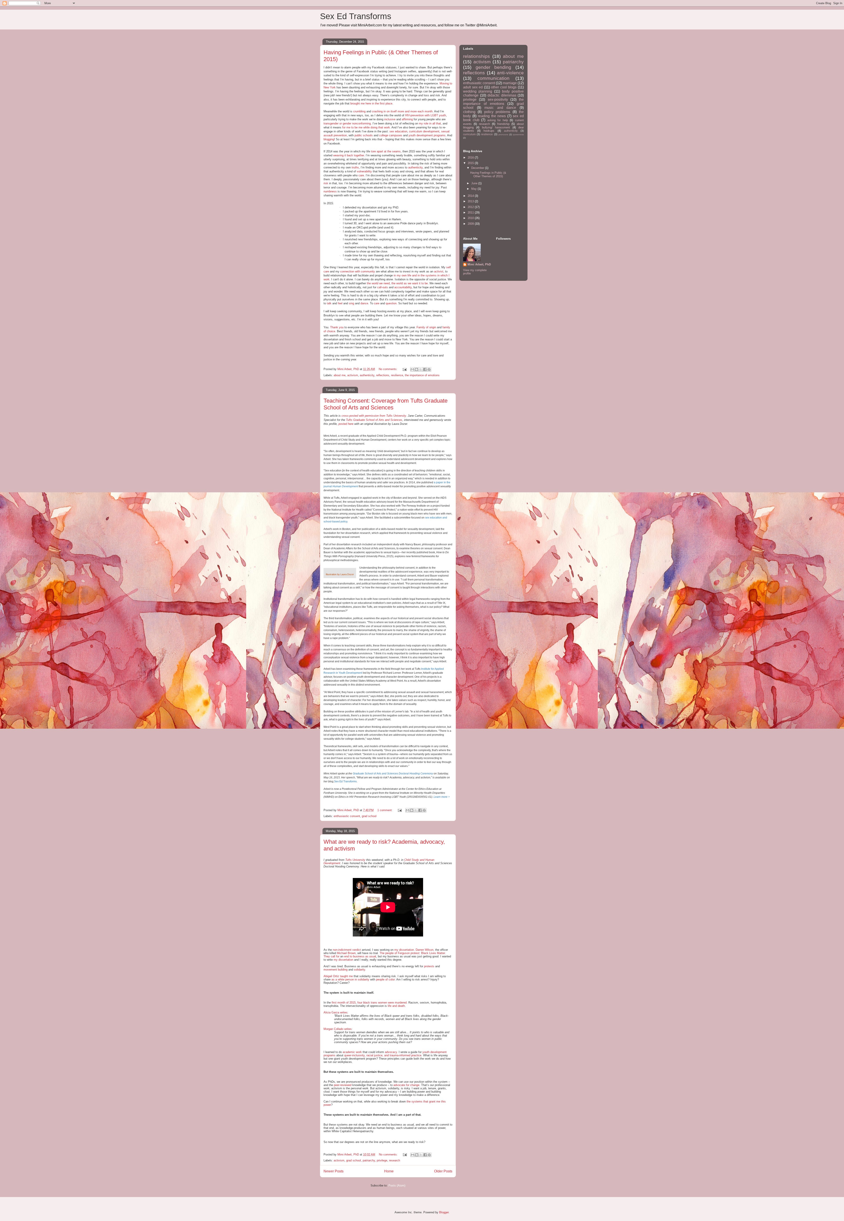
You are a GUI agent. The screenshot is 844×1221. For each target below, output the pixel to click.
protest (415, 953)
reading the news (492, 116)
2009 (471, 223)
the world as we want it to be (409, 283)
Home (389, 1171)
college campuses (390, 135)
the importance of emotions (422, 375)
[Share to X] (420, 369)
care (361, 175)
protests (429, 966)
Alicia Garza (331, 1012)
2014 (471, 195)
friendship (503, 124)
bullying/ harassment (496, 127)
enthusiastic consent (347, 816)
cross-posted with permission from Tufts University (374, 415)
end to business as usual (360, 956)
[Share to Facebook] (425, 369)
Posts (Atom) (396, 1185)
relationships (476, 56)
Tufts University (355, 859)
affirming (407, 119)
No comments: (388, 369)
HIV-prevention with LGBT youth (425, 115)
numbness (330, 191)
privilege (382, 1160)
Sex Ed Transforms (355, 16)
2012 (471, 207)
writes (343, 1012)
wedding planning (477, 91)
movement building (335, 969)
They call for (331, 956)
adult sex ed (473, 87)
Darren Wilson (424, 949)
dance (364, 303)
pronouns (503, 134)
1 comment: (385, 810)
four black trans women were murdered (382, 1002)
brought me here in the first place (371, 103)
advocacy (391, 1052)
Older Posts (443, 1171)
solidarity (359, 969)
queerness (518, 134)
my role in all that (430, 123)
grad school (369, 816)
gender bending (493, 67)
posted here (345, 423)
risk (326, 183)
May (474, 188)
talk (329, 303)
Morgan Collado (333, 1029)
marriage (510, 83)
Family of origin (426, 327)
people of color (385, 979)
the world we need (378, 283)
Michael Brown (346, 953)
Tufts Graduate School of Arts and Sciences (374, 420)
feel (340, 303)
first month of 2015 (344, 1002)
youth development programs (427, 135)
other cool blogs (504, 87)
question (391, 303)
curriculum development (424, 131)
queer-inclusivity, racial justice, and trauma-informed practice (382, 1055)
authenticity (415, 167)
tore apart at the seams (386, 151)
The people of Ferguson (395, 953)
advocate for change (406, 1085)
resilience (397, 375)
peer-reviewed (342, 1085)
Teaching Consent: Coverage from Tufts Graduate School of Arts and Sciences (385, 404)
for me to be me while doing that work (366, 127)
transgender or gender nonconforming (347, 123)
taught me (346, 976)
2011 (471, 212)
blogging (329, 139)
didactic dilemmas (501, 95)
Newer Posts (334, 1171)
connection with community (357, 271)
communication (493, 78)
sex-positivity (498, 99)
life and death (396, 1005)
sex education (398, 131)
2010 (471, 218)
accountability (403, 287)
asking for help (497, 120)
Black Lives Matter (433, 953)
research (394, 1160)
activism (352, 375)
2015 (471, 163)
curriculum (469, 134)
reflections (382, 375)
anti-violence (510, 72)
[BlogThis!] (416, 369)
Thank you (337, 327)
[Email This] (412, 369)
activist (438, 271)
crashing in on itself (384, 111)
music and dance (500, 108)
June (474, 183)
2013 (471, 201)
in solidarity (362, 979)
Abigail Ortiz (331, 976)
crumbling (359, 111)
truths (355, 167)
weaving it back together (348, 155)
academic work (352, 1052)
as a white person (342, 979)
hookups (489, 130)
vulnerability (364, 171)
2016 (471, 157)
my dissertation (404, 949)
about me (340, 375)
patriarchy (369, 1160)
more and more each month (415, 111)
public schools (364, 135)
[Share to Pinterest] (429, 369)
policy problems (497, 112)
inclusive (389, 119)
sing (351, 303)
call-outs (382, 287)
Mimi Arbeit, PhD (479, 264)
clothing (469, 112)
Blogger (444, 1212)
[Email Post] (404, 369)
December (478, 168)
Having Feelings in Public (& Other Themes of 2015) (488, 174)
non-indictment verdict (347, 949)
